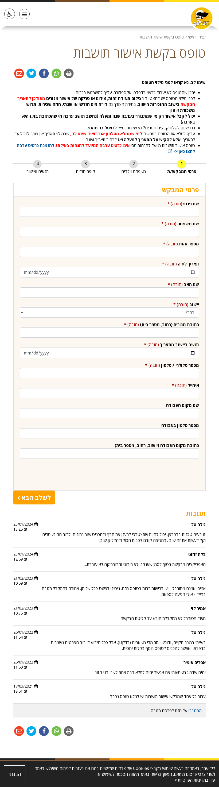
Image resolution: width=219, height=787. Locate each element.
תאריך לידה (180, 264)
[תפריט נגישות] (9, 14)
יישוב (186, 304)
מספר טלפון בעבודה (180, 425)
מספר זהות (181, 244)
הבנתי (15, 774)
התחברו (195, 710)
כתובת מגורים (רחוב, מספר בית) (161, 324)
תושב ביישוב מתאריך (171, 345)
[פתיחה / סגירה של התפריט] (24, 14)
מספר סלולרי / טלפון (172, 365)
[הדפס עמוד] (68, 73)
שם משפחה (180, 224)
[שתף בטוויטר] (31, 73)
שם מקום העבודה (182, 405)
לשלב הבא (36, 497)
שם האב (183, 284)
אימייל (185, 385)
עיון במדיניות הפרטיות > (194, 780)
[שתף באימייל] (19, 73)
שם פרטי (183, 204)
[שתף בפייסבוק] (43, 73)
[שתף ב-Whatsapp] (56, 73)
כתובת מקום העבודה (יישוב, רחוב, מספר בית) (157, 445)
